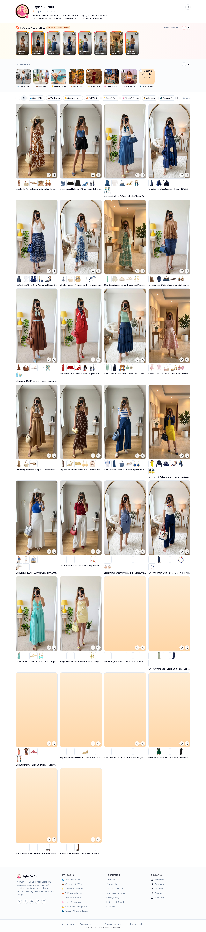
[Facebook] (25, 901)
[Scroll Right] (188, 28)
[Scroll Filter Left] (18, 98)
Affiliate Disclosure (114, 888)
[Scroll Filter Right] (177, 98)
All (24, 98)
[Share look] (54, 175)
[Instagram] (19, 901)
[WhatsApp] (43, 901)
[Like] (49, 175)
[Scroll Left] (184, 28)
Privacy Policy (112, 897)
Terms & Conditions (115, 893)
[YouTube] (31, 901)
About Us (110, 879)
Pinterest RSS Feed (115, 902)
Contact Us (111, 884)
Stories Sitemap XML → (171, 28)
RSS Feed (110, 906)
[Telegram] (37, 901)
